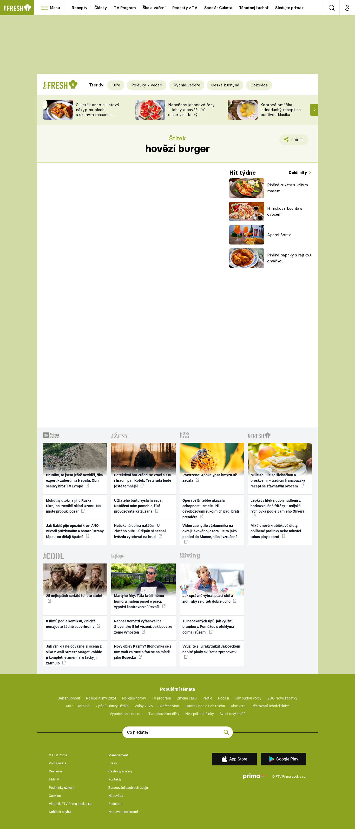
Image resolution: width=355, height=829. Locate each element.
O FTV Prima (58, 755)
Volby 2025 (144, 706)
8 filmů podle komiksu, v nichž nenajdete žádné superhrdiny (70, 624)
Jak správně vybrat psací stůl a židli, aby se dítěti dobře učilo (207, 598)
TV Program (125, 7)
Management (118, 755)
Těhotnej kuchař (254, 7)
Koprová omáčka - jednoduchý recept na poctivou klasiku (280, 109)
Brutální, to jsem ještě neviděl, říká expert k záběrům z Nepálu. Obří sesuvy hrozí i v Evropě (74, 480)
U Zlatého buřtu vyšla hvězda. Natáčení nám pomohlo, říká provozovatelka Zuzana (138, 506)
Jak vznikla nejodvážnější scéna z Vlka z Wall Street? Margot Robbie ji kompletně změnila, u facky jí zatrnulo (74, 654)
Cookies (55, 796)
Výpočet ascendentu (126, 714)
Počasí (223, 698)
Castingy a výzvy (120, 771)
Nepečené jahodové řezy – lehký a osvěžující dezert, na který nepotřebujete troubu (191, 112)
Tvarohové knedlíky (163, 714)
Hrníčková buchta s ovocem (284, 211)
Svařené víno (169, 706)
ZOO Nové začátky (282, 698)
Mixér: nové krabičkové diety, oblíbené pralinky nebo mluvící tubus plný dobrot (276, 531)
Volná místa (57, 763)
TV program (161, 698)
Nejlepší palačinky (199, 714)
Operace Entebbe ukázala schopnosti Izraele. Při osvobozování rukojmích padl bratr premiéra (210, 508)
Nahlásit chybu (60, 812)
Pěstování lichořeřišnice (271, 706)
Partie (207, 698)
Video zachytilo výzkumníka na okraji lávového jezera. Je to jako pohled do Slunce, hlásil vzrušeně (210, 531)
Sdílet (296, 141)
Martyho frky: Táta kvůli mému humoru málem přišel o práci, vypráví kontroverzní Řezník (139, 601)
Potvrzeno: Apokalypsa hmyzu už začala (209, 478)
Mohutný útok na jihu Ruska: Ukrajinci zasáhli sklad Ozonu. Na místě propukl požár (73, 506)
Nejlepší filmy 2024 (101, 698)
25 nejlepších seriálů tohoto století (74, 596)
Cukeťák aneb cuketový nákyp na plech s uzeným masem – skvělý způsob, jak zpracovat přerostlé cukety (97, 117)
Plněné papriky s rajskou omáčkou (289, 258)
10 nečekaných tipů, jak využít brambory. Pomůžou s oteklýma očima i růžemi (208, 626)
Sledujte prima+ (289, 7)
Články (100, 7)
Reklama (55, 771)
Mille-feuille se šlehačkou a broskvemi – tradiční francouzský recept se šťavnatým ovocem (278, 480)
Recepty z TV (185, 7)
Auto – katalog (78, 706)
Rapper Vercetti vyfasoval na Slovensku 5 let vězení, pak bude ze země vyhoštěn (143, 626)
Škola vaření (154, 7)
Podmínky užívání (61, 788)
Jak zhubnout (69, 698)
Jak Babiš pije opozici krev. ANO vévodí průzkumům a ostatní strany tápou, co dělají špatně (75, 531)
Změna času (187, 698)
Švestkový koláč (232, 714)
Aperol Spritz (279, 234)
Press (112, 763)
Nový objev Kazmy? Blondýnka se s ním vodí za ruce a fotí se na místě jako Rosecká (143, 652)
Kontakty (114, 779)
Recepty (80, 7)
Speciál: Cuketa (218, 7)
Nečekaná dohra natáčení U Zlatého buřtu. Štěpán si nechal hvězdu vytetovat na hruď (140, 531)
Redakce (114, 804)
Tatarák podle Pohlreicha (205, 706)
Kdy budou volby (248, 698)
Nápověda (115, 796)
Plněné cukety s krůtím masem (287, 187)
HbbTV (54, 779)
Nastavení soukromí (123, 812)
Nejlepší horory (134, 698)
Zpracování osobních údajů (128, 788)
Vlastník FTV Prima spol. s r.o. (70, 804)
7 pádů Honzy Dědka (112, 706)
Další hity (298, 172)
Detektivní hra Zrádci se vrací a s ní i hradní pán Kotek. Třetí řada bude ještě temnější (142, 480)
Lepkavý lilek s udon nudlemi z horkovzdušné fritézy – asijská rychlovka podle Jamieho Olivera (278, 506)
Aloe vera (238, 706)
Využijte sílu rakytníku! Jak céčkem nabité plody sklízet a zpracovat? (211, 649)
